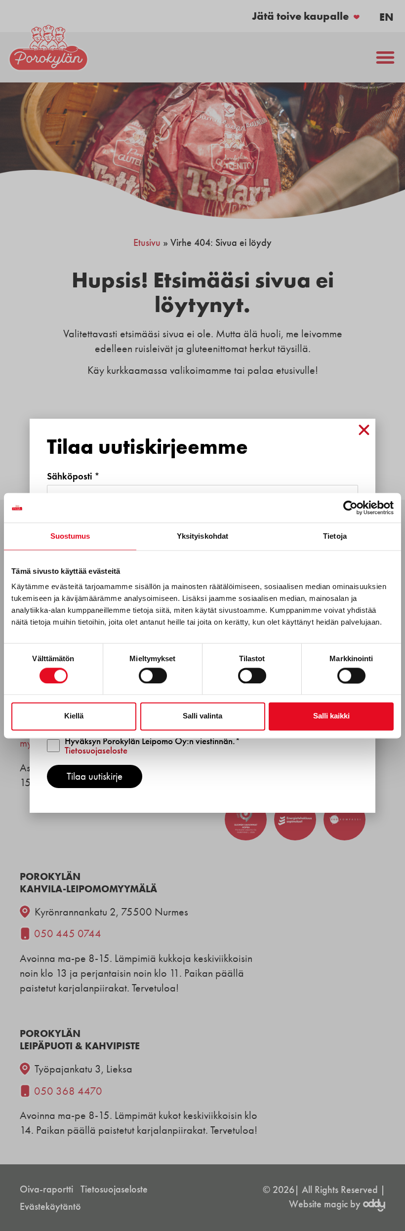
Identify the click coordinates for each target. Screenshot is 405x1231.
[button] (364, 430)
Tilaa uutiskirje (94, 776)
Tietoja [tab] (335, 536)
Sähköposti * (73, 476)
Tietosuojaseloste (96, 750)
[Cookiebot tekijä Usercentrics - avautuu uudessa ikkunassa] (350, 507)
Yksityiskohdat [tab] (202, 536)
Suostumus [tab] (70, 536)
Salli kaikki (331, 716)
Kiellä (73, 716)
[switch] (153, 675)
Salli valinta (202, 716)
